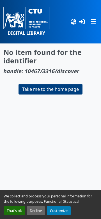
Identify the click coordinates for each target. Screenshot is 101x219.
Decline (36, 210)
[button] (26, 22)
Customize (59, 210)
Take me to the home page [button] (50, 89)
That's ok (14, 210)
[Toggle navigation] (93, 21)
